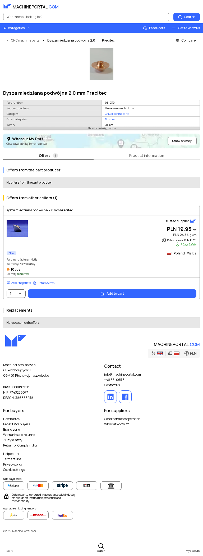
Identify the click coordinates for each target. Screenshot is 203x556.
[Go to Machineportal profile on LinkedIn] (110, 396)
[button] (174, 353)
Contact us (112, 385)
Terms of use (12, 459)
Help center (11, 454)
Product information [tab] (146, 155)
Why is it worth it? (116, 424)
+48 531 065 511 (115, 380)
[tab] (48, 156)
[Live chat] (195, 6)
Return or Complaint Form (21, 445)
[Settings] (184, 6)
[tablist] (101, 156)
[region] (101, 64)
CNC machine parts (117, 113)
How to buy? (11, 419)
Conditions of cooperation (122, 419)
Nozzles (110, 119)
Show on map (182, 141)
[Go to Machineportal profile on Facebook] (125, 396)
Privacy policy (12, 464)
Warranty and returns (19, 435)
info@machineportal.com (122, 374)
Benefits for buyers (16, 424)
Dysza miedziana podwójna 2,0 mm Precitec (39, 210)
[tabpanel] (101, 245)
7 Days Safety (12, 440)
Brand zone (11, 429)
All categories (14, 28)
